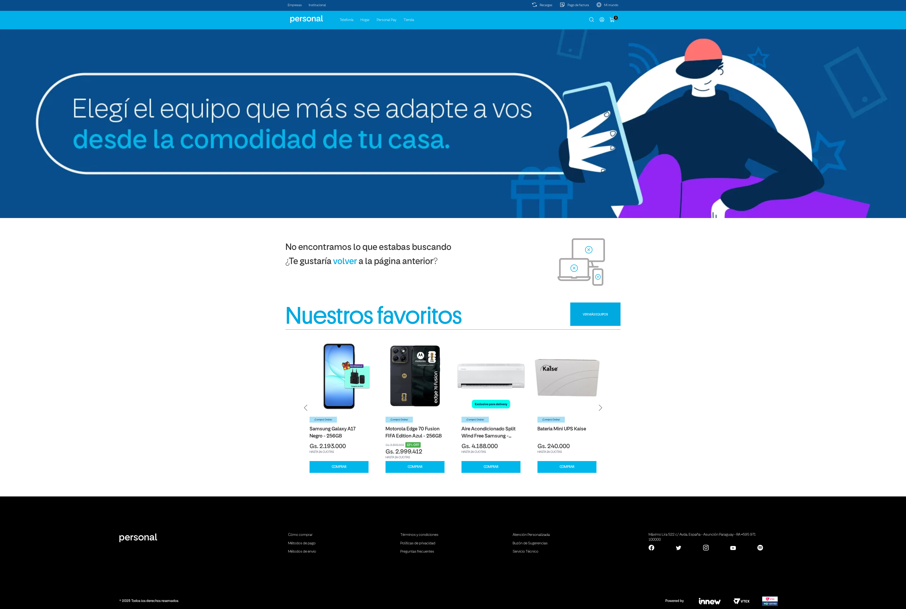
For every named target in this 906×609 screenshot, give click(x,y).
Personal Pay (386, 20)
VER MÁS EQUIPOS (595, 314)
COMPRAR (339, 467)
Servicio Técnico (525, 551)
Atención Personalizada (531, 535)
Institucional (317, 5)
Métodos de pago (302, 543)
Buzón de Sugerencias (530, 543)
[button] (306, 408)
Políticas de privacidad (417, 543)
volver (345, 262)
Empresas (295, 5)
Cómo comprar (300, 535)
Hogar (365, 20)
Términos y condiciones (419, 535)
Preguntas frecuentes (417, 551)
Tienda (408, 20)
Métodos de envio (302, 551)
